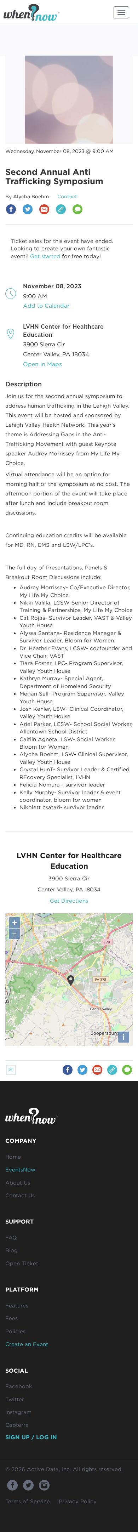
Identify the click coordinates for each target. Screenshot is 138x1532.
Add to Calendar (46, 305)
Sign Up (17, 1437)
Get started (45, 256)
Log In (46, 1437)
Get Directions (69, 900)
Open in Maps (42, 364)
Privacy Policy (78, 1501)
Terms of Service (27, 1501)
